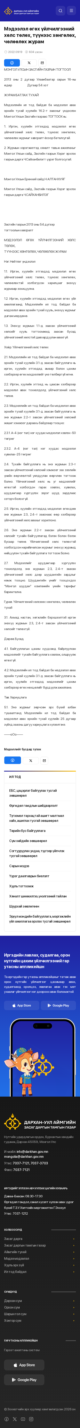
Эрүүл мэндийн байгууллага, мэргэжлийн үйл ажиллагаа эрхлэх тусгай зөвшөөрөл (40, 919)
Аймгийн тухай (15, 1252)
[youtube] (23, 1419)
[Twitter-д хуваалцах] (29, 62)
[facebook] (6, 1419)
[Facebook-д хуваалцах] (12, 63)
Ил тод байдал (15, 1272)
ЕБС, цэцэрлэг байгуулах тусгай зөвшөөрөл (33, 793)
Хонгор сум (12, 1321)
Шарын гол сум (15, 1314)
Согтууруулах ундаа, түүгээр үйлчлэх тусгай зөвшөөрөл (36, 853)
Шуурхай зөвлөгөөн (24, 906)
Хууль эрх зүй (14, 1265)
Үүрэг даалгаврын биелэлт (29, 876)
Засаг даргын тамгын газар (25, 1245)
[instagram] (31, 1419)
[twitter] (14, 1419)
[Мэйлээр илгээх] (42, 63)
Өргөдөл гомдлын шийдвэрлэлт (33, 806)
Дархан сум (13, 1301)
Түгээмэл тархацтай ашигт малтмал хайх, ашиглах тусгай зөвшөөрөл (36, 818)
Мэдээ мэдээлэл (16, 1259)
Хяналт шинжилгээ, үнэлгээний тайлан (38, 896)
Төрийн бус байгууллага (27, 831)
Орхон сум (12, 1307)
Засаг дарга (13, 1239)
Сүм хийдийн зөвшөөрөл (28, 841)
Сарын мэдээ (19, 866)
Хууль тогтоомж (21, 886)
